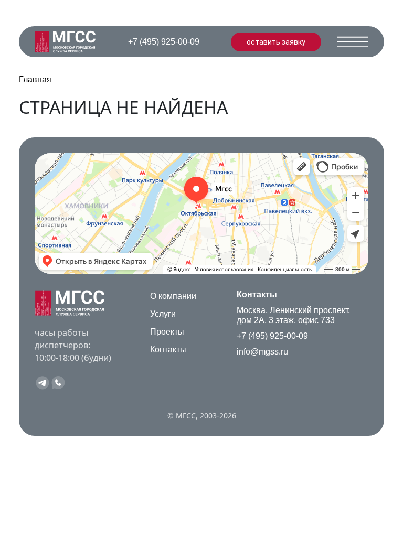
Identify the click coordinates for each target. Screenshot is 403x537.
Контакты (168, 349)
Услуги (163, 313)
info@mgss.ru (262, 351)
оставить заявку (276, 42)
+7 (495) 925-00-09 (272, 335)
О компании (173, 296)
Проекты (167, 331)
